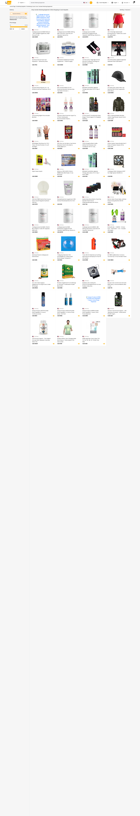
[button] (102, 3)
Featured (127, 10)
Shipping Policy (13, 19)
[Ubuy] (8, 2)
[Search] (91, 2)
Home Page (12, 6)
